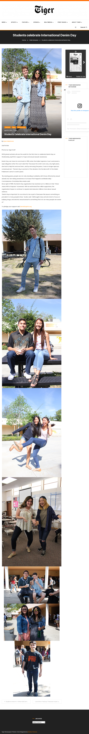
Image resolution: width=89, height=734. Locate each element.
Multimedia (48, 22)
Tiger (15, 130)
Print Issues (62, 22)
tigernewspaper (82, 128)
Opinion (36, 22)
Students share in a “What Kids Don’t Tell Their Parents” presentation (18, 701)
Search (82, 27)
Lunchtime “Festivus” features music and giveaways (48, 701)
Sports (13, 22)
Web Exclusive (21, 127)
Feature (25, 22)
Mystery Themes (32, 732)
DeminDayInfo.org (26, 206)
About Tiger (76, 22)
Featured (7, 127)
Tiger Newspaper (71, 128)
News (3, 22)
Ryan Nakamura (9, 141)
